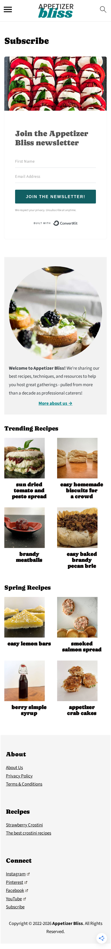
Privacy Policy (19, 776)
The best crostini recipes (28, 833)
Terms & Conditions (24, 784)
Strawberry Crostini (24, 825)
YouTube (14, 899)
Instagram (16, 874)
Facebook (15, 890)
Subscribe (15, 907)
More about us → (55, 403)
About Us (14, 767)
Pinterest (14, 882)
